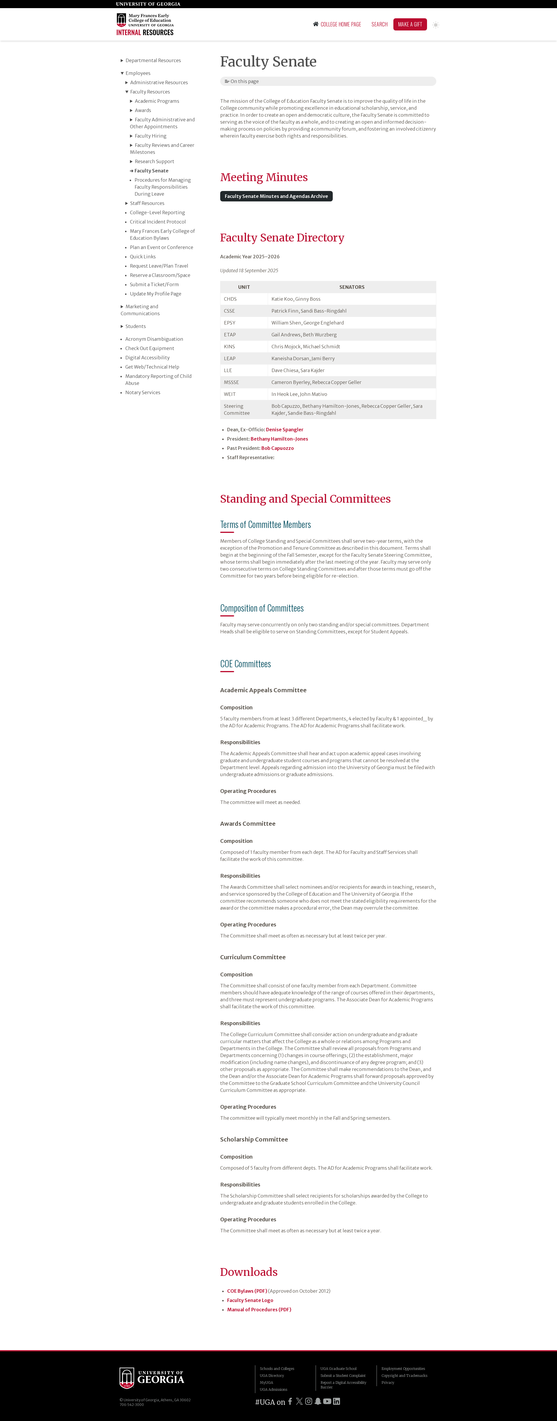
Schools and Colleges (277, 1368)
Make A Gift (410, 24)
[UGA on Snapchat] (318, 1401)
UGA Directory (272, 1375)
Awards (143, 110)
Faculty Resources (150, 92)
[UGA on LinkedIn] (336, 1401)
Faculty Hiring (151, 136)
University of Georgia (152, 1379)
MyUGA (266, 1382)
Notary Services (142, 392)
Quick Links (143, 256)
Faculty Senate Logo (250, 1300)
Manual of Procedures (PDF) (259, 1309)
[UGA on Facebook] (290, 1401)
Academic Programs (157, 101)
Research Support (154, 161)
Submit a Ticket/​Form (154, 284)
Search (380, 24)
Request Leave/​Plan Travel (159, 266)
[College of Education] (146, 24)
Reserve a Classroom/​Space (160, 275)
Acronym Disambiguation (154, 339)
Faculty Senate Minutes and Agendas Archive (276, 196)
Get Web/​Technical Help (152, 367)
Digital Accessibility (147, 357)
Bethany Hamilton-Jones (279, 439)
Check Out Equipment (149, 348)
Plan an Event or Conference (161, 247)
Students (136, 326)
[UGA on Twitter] (299, 1401)
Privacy (387, 1382)
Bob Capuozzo (277, 448)
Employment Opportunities (403, 1368)
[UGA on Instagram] (308, 1401)
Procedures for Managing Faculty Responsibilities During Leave (163, 187)
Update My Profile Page (155, 294)
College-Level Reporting (157, 212)
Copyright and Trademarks (404, 1375)
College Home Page (341, 24)
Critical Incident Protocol (158, 222)
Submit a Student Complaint (343, 1375)
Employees (138, 73)
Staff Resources (147, 203)
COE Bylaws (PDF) (247, 1291)
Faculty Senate (152, 171)
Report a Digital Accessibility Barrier (343, 1384)
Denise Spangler (284, 429)
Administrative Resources (159, 82)
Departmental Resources (153, 60)
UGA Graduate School (339, 1368)
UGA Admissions (273, 1389)
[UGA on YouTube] (327, 1401)
